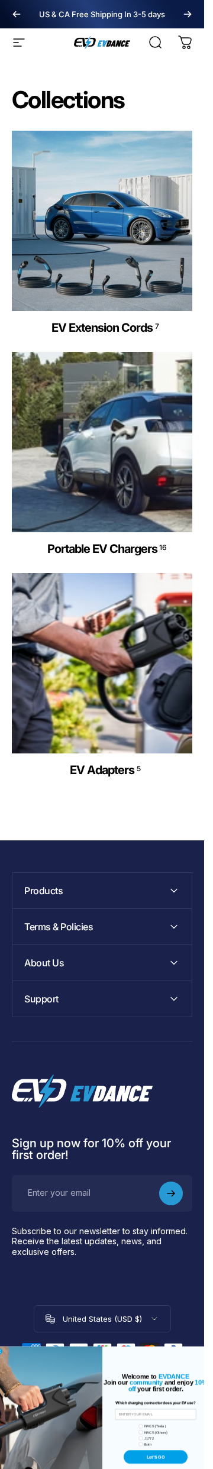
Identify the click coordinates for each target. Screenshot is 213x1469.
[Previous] (17, 14)
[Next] (188, 14)
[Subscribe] (171, 1193)
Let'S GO (155, 1431)
